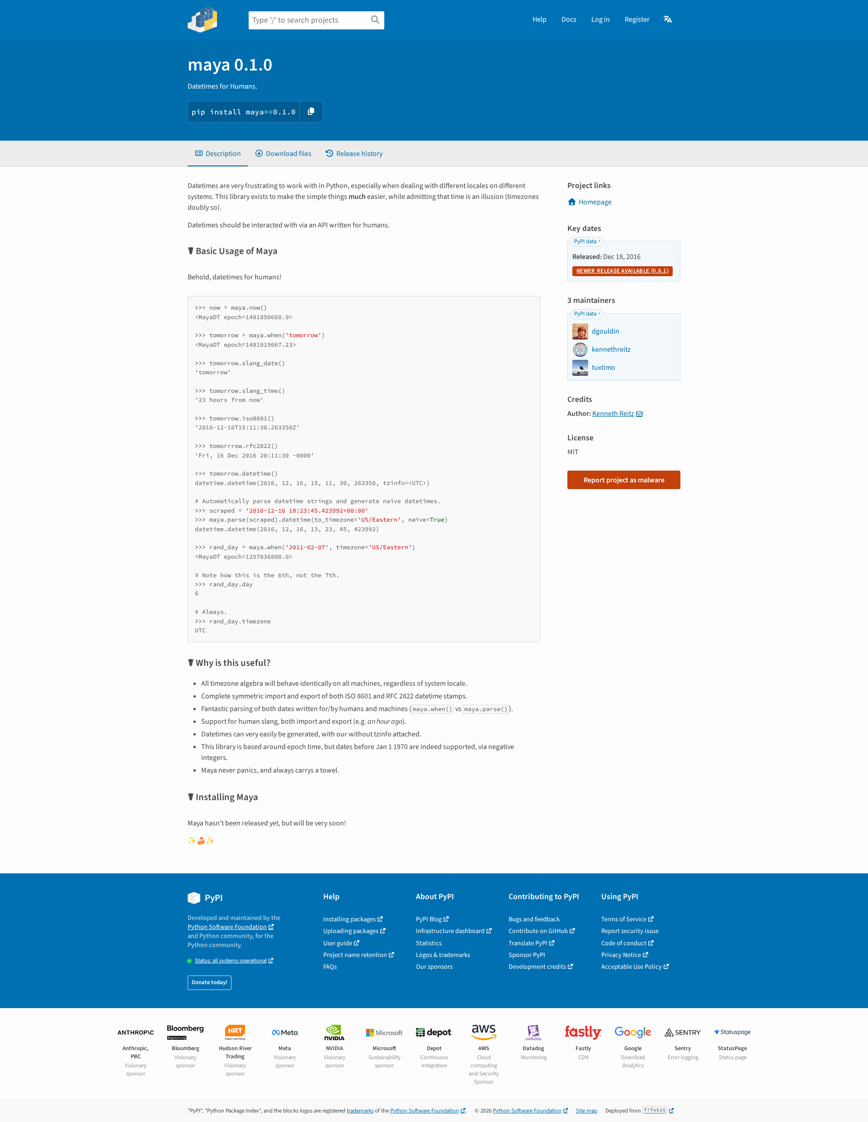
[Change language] (668, 19)
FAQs (330, 966)
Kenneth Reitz (613, 414)
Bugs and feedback (534, 919)
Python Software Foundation (227, 927)
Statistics (429, 943)
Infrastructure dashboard (450, 931)
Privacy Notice (621, 955)
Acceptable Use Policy (631, 966)
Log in (600, 19)
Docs (568, 19)
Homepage (595, 202)
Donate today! (209, 982)
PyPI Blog (429, 919)
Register (637, 19)
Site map (586, 1111)
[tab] (218, 153)
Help (540, 19)
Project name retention (355, 955)
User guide (337, 943)
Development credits (537, 966)
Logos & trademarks (443, 955)
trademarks (360, 1111)
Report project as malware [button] (624, 480)
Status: (231, 961)
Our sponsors (434, 966)
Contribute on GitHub (538, 931)
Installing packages (349, 919)
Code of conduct (623, 943)
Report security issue (630, 931)
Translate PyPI (528, 943)
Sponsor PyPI (527, 955)
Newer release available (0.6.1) (622, 271)
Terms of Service (623, 919)
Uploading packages (350, 931)
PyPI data (585, 241)
